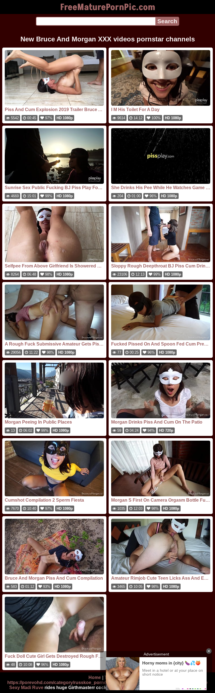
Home (94, 677)
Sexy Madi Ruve (26, 687)
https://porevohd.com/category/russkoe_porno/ (57, 682)
